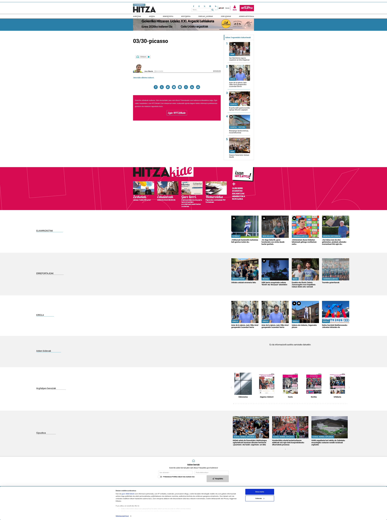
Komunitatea (168, 16)
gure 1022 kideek (128, 494)
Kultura (242, 127)
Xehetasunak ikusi (122, 516)
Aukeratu (258, 498)
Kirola (232, 79)
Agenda (152, 16)
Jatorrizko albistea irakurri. (143, 78)
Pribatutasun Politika (170, 477)
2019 (214, 71)
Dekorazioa (243, 397)
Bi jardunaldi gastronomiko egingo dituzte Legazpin (239, 109)
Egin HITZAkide (177, 113)
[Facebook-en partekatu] (156, 87)
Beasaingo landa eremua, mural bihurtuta (238, 132)
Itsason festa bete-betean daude (239, 156)
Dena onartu (259, 492)
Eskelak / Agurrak (205, 16)
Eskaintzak (238, 194)
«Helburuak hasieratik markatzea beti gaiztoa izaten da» (244, 241)
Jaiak (232, 54)
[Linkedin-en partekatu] (192, 87)
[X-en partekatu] (162, 87)
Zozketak (237, 191)
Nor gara (237, 199)
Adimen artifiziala (246, 16)
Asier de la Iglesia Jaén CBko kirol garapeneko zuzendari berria (238, 84)
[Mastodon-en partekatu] (168, 87)
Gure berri (237, 188)
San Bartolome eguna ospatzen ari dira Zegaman (239, 59)
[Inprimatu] (198, 87)
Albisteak (137, 16)
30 (220, 71)
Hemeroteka (238, 196)
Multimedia (185, 16)
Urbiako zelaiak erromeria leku (243, 282)
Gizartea (233, 104)
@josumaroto (158, 71)
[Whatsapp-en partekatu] (186, 87)
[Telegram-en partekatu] (180, 87)
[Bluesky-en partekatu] (174, 87)
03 (217, 71)
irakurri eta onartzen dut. (179, 477)
